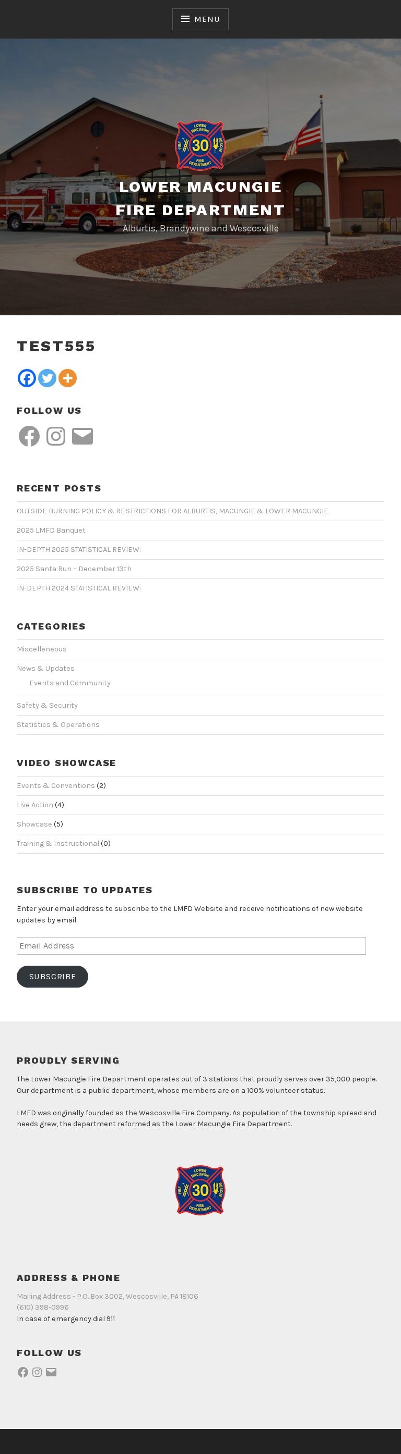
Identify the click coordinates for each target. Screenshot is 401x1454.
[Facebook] (27, 378)
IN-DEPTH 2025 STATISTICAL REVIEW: (79, 549)
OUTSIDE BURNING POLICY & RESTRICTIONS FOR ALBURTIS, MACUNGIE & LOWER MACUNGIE (172, 511)
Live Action (35, 804)
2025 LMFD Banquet (51, 530)
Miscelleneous (42, 649)
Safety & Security (47, 705)
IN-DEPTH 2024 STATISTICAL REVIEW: (79, 588)
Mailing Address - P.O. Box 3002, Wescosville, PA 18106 (107, 1296)
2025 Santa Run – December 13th (74, 568)
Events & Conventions (56, 785)
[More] (67, 378)
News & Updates (46, 668)
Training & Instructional (58, 843)
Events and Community (70, 683)
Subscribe (52, 976)
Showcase (34, 824)
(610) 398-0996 (43, 1307)
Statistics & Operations (58, 724)
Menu (206, 19)
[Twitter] (47, 378)
